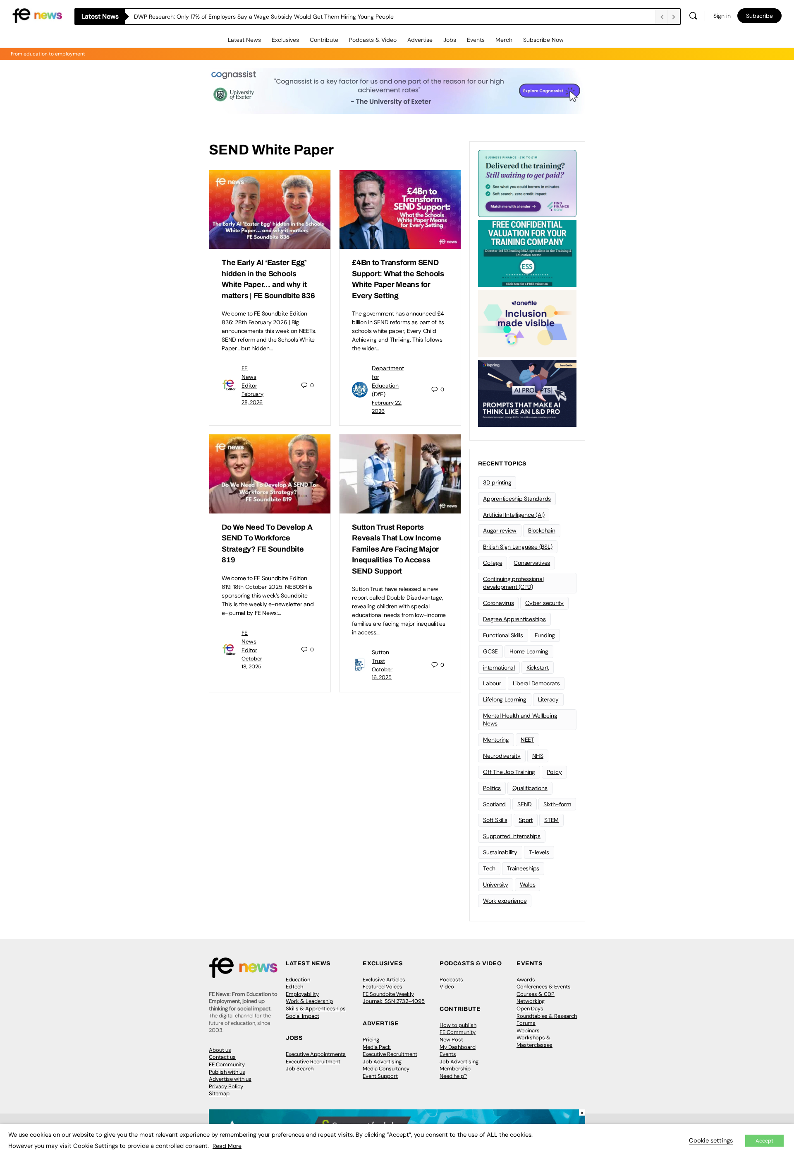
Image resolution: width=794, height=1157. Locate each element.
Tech (489, 868)
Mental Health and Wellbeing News (520, 719)
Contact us (222, 1057)
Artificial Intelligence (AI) (513, 514)
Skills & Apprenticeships (316, 1008)
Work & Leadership (309, 1001)
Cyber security (544, 603)
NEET (527, 739)
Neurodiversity (502, 755)
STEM (551, 820)
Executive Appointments (316, 1054)
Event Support (380, 1076)
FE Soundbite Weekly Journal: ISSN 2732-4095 (394, 998)
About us (220, 1049)
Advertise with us (230, 1078)
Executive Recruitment (313, 1061)
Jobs (449, 39)
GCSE (490, 651)
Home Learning (528, 651)
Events (476, 39)
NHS (537, 755)
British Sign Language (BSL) (517, 546)
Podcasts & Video (373, 39)
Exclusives (285, 39)
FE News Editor (249, 376)
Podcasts (451, 979)
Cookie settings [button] (711, 1140)
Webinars (528, 1030)
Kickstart (537, 667)
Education (298, 979)
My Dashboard (458, 1047)
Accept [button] (764, 1140)
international (499, 667)
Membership (455, 1068)
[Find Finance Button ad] (527, 182)
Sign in (722, 15)
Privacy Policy (226, 1086)
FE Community (227, 1064)
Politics (492, 788)
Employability (302, 994)
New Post (451, 1039)
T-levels (539, 852)
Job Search (299, 1068)
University (495, 884)
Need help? (453, 1076)
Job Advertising (382, 1061)
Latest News (244, 39)
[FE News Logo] (37, 15)
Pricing (371, 1039)
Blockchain (541, 530)
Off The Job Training (509, 772)
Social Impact (302, 1016)
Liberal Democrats (536, 683)
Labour (492, 683)
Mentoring (496, 739)
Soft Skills (495, 820)
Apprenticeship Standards (517, 498)
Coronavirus (498, 603)
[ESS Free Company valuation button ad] (527, 252)
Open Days (530, 1008)
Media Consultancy (386, 1068)
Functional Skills (503, 635)
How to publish (458, 1025)
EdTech (294, 986)
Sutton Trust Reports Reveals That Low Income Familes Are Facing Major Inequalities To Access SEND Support (396, 549)
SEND (524, 804)
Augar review (500, 530)
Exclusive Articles (384, 979)
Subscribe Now (543, 39)
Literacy (548, 699)
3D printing (497, 482)
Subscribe (759, 15)
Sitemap (219, 1093)
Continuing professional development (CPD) (513, 583)
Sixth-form (557, 804)
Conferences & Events (544, 986)
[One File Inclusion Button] (527, 322)
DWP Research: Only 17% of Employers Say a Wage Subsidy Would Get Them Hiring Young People (264, 16)
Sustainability (500, 852)
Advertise (420, 39)
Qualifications (530, 788)
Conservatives (532, 562)
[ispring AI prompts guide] (527, 392)
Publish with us (227, 1071)
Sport (526, 820)
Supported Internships (511, 836)
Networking (531, 1001)
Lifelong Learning (504, 699)
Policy (554, 772)
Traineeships (523, 868)
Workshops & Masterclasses (534, 1041)
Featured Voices (382, 986)
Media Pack (377, 1047)
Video (447, 986)
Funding (545, 635)
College (492, 562)
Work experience (504, 900)
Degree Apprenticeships (514, 619)
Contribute (324, 39)
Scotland (494, 804)
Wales (528, 884)
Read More (227, 1146)
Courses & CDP (536, 994)
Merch (503, 39)
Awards (526, 979)
